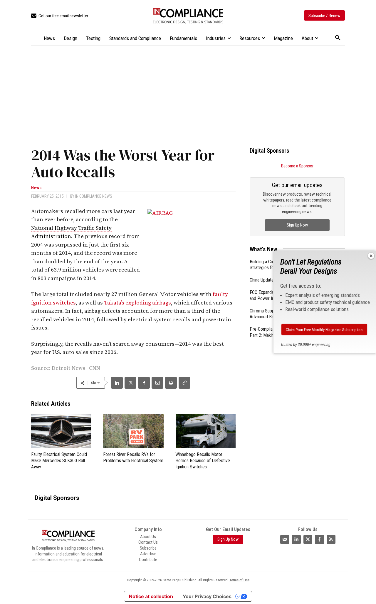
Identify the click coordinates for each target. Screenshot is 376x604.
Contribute (148, 559)
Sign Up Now (297, 225)
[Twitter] (307, 539)
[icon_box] (59, 16)
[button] (338, 38)
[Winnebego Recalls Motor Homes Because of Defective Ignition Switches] (205, 431)
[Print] (171, 383)
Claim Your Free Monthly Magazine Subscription (324, 329)
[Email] (157, 383)
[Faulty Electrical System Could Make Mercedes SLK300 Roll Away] (61, 431)
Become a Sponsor (297, 166)
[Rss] (331, 539)
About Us (148, 536)
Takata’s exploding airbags (137, 302)
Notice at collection (151, 596)
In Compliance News (93, 196)
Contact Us (148, 542)
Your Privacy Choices (207, 596)
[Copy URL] (184, 383)
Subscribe (148, 548)
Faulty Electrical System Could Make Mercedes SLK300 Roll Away (59, 461)
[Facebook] (144, 383)
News (36, 188)
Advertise (148, 553)
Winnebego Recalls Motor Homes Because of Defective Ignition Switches (202, 461)
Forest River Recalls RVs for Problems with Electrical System (133, 457)
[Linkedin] (117, 383)
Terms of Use (239, 580)
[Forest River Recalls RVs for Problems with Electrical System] (133, 431)
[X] (130, 383)
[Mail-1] (284, 539)
